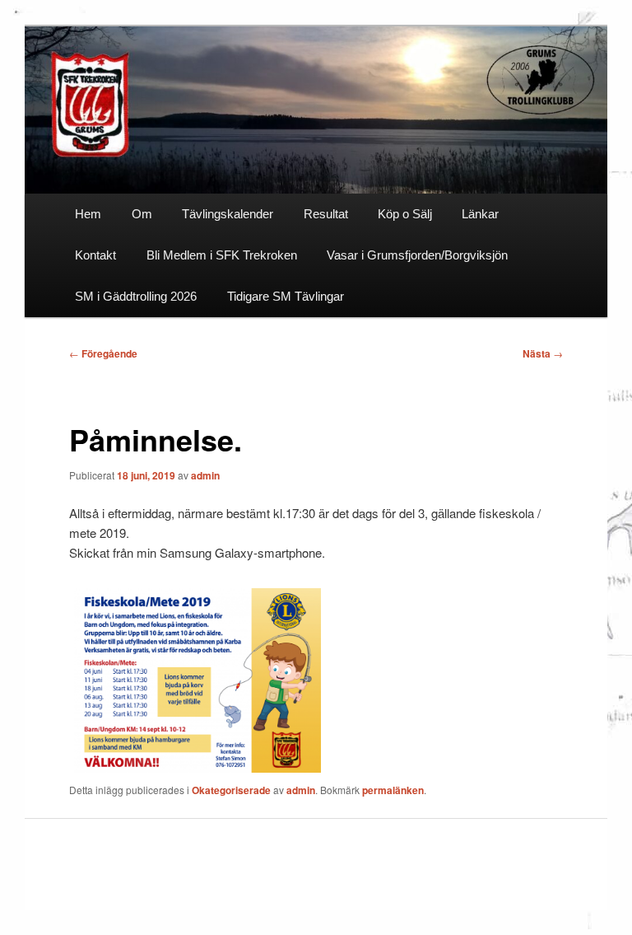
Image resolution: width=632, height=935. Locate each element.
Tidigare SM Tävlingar (285, 296)
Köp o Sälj (405, 214)
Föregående (103, 353)
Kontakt (95, 255)
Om (142, 214)
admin (205, 475)
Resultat (326, 214)
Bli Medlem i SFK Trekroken (221, 255)
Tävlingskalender (227, 214)
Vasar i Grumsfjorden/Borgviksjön (417, 255)
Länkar (480, 214)
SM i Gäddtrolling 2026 (136, 296)
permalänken (393, 790)
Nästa (543, 353)
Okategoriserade (231, 790)
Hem (88, 214)
